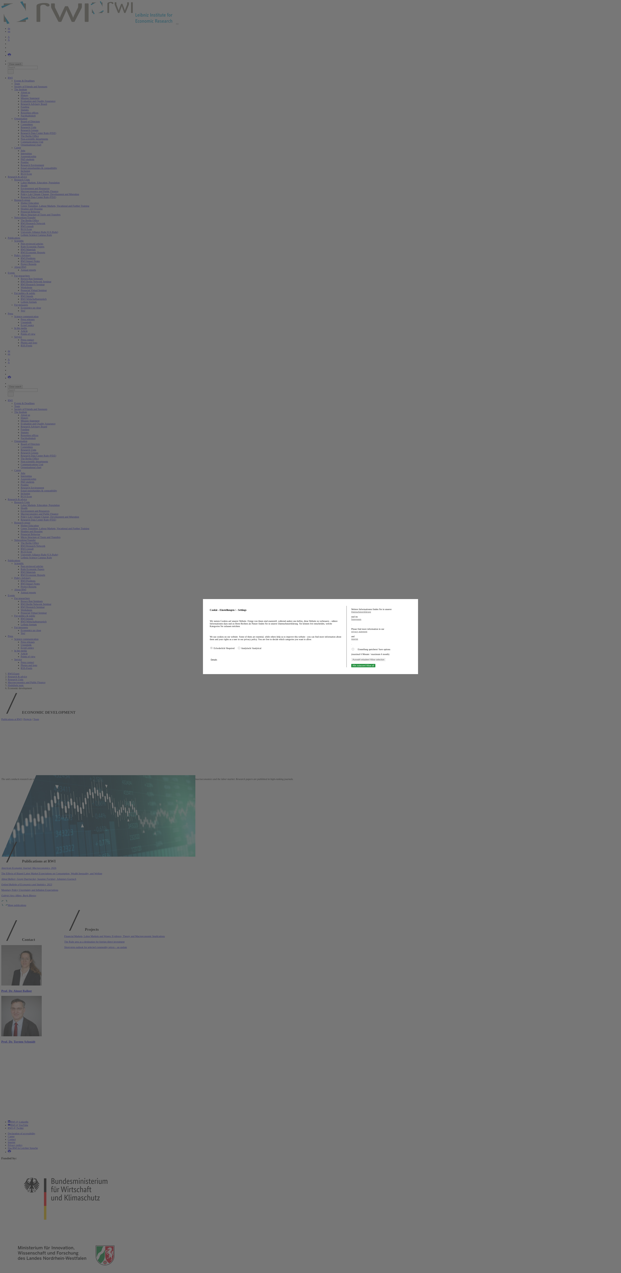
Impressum (356, 619)
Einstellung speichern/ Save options (374, 649)
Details (214, 660)
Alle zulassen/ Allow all (363, 665)
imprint (354, 639)
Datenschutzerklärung (361, 612)
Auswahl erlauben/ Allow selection (368, 659)
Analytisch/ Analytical (251, 648)
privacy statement (359, 631)
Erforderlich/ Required (224, 648)
